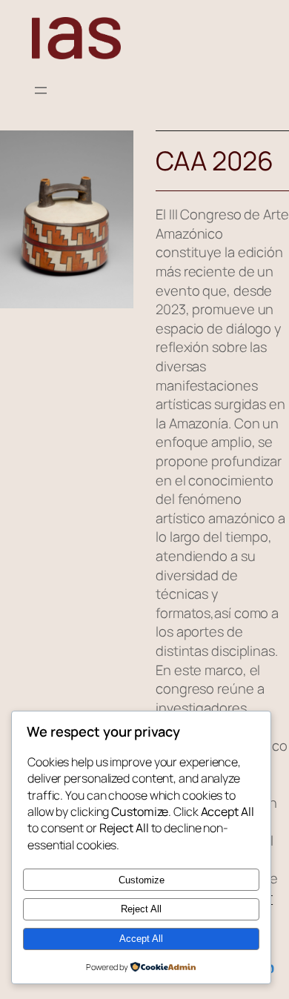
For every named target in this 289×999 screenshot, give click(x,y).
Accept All (141, 938)
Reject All (141, 909)
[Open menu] (41, 90)
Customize (142, 880)
